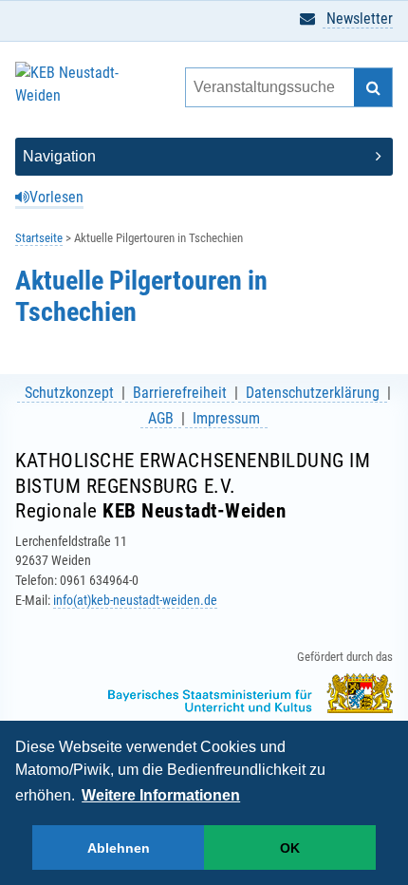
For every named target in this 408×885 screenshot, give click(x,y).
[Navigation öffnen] (204, 157)
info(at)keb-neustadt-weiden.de (135, 600)
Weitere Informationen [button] (161, 795)
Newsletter (358, 18)
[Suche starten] (373, 87)
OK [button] (290, 848)
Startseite (39, 238)
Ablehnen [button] (118, 848)
